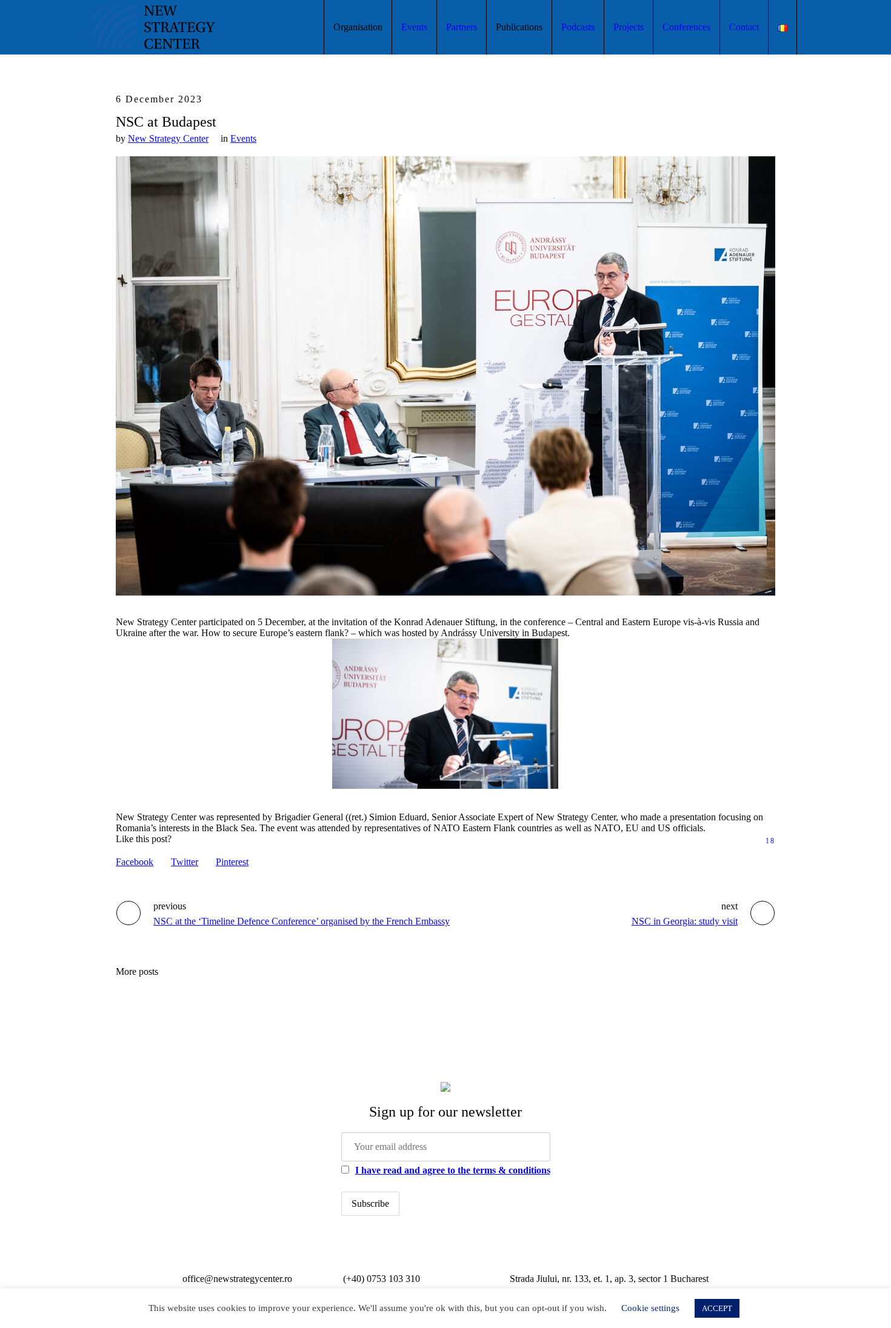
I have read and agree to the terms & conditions (452, 1170)
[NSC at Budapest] (445, 375)
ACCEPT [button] (717, 1308)
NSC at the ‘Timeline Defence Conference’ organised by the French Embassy (301, 921)
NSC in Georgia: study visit (685, 921)
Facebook (134, 862)
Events (243, 138)
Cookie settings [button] (650, 1308)
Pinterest (232, 862)
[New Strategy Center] (445, 1085)
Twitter (184, 862)
